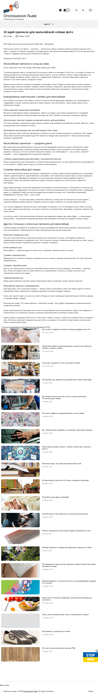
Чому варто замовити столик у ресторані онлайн (61, 363)
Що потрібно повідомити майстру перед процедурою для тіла (66, 329)
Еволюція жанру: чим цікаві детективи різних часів (61, 463)
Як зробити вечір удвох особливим (55, 497)
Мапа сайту (4, 685)
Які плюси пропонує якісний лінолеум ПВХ (58, 648)
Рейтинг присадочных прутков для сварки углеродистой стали (66, 531)
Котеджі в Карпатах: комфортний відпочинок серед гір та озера (67, 547)
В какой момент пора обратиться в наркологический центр (65, 514)
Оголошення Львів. (30, 691)
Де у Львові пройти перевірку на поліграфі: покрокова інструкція (67, 430)
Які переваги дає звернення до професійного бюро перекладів (66, 380)
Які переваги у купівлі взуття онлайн (56, 631)
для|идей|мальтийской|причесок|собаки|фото (27, 327)
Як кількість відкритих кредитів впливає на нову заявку (63, 413)
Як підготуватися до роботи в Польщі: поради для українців (65, 480)
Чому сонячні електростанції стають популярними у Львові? (65, 614)
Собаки (9, 36)
